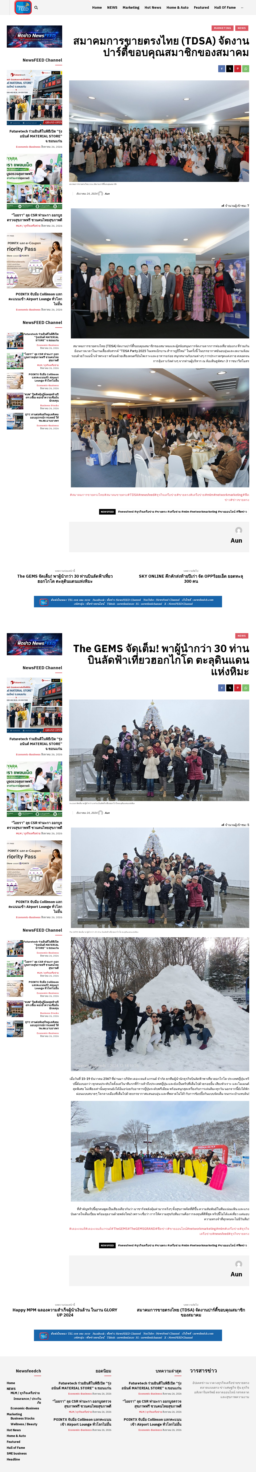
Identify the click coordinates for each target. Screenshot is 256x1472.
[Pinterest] (237, 68)
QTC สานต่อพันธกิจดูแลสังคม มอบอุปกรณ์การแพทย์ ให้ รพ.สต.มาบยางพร (42, 418)
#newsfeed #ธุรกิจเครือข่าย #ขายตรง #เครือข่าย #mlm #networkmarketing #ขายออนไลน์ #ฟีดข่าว (182, 512)
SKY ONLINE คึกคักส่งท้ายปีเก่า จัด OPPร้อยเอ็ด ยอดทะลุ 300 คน (191, 579)
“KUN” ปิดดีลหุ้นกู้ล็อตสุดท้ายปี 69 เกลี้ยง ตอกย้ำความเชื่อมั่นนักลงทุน (41, 397)
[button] (36, 7)
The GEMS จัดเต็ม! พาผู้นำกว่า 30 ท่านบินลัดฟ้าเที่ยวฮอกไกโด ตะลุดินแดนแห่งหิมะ (65, 579)
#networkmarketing (228, 494)
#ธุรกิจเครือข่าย (165, 494)
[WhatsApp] (245, 68)
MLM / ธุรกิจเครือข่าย (28, 226)
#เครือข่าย (197, 494)
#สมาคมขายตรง (115, 494)
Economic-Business (28, 147)
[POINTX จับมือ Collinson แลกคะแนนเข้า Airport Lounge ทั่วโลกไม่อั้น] (34, 260)
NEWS (242, 28)
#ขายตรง (183, 494)
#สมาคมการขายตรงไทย (87, 494)
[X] (229, 68)
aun (107, 193)
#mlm (209, 494)
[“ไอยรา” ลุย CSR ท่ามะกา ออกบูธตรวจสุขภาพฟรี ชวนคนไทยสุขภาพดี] (34, 181)
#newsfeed (146, 494)
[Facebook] (221, 68)
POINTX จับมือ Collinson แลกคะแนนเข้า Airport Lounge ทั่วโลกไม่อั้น (35, 299)
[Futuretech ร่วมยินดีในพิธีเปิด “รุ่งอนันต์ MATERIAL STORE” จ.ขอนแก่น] (34, 97)
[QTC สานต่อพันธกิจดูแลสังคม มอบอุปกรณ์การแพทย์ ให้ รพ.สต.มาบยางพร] (15, 421)
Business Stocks (49, 405)
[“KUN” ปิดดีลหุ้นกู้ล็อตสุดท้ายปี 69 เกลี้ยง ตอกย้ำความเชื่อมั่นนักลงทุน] (15, 401)
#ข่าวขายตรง (239, 499)
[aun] (101, 193)
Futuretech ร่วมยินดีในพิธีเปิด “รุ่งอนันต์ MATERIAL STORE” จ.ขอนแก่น (35, 136)
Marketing (222, 28)
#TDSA (132, 494)
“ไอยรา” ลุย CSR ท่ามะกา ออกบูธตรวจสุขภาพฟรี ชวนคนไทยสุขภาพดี (34, 218)
